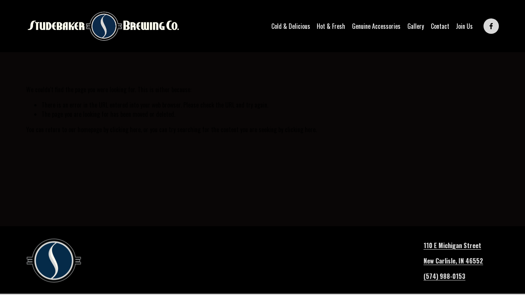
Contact (440, 26)
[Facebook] (491, 26)
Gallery (415, 26)
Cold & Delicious (290, 26)
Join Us (464, 26)
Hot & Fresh (331, 26)
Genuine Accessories (376, 26)
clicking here (125, 129)
